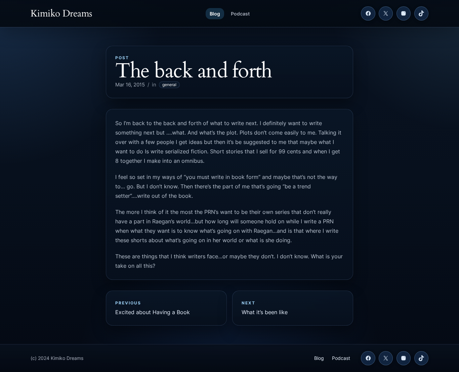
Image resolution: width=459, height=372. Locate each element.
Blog (215, 13)
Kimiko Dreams (61, 13)
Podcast (240, 13)
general (169, 84)
